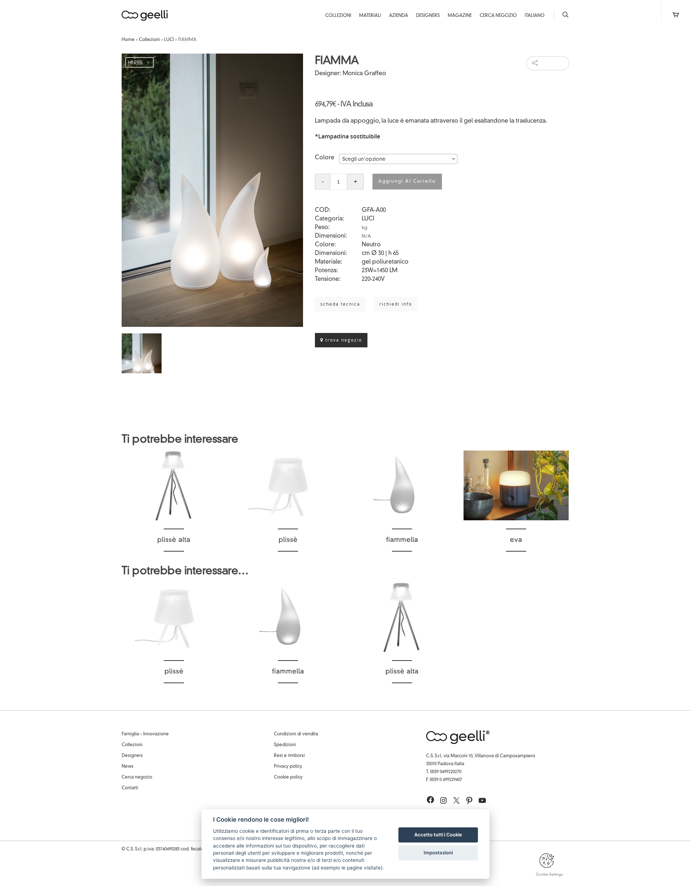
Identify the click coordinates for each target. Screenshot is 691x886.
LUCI (169, 40)
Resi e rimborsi (289, 756)
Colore (324, 158)
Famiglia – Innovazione (145, 734)
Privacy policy (288, 766)
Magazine (460, 16)
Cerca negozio (137, 777)
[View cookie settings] (546, 866)
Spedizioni (285, 745)
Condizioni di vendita (296, 734)
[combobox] (398, 159)
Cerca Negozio (498, 16)
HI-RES (135, 62)
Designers (428, 16)
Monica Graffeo (364, 74)
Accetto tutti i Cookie (438, 834)
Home (128, 40)
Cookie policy (288, 777)
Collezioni (338, 16)
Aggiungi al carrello (407, 181)
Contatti (130, 788)
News (128, 766)
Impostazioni (438, 852)
